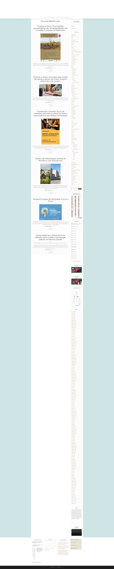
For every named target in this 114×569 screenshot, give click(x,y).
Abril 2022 (73, 387)
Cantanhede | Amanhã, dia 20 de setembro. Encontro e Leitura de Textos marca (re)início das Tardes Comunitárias (50, 113)
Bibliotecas (74, 70)
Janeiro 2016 (73, 497)
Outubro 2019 (73, 431)
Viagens (72, 183)
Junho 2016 (73, 490)
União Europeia (73, 181)
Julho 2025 (73, 330)
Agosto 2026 (73, 311)
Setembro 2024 (73, 345)
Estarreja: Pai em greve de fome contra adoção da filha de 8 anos (37, 542)
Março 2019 (73, 441)
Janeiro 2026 (73, 321)
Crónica (72, 66)
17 (36, 546)
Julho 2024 (73, 348)
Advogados (74, 117)
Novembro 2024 (74, 342)
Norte (74, 159)
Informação (73, 110)
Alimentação (73, 40)
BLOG (62, 17)
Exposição (73, 73)
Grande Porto (75, 146)
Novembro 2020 (74, 412)
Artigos (72, 47)
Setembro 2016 (73, 485)
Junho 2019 (73, 437)
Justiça (72, 116)
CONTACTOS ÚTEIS (74, 545)
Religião (72, 168)
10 (55, 543)
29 (52, 548)
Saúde (72, 174)
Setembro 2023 (73, 362)
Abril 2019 (73, 440)
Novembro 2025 (73, 324)
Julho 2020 (73, 418)
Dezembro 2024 (73, 340)
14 (50, 545)
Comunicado (73, 60)
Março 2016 (73, 494)
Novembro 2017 (73, 465)
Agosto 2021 (73, 399)
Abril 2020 (73, 422)
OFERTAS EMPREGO (74, 548)
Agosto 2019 (73, 434)
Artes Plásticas (74, 69)
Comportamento (74, 59)
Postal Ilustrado (73, 162)
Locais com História (50, 32)
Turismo (72, 180)
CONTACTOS (58, 17)
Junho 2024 (73, 349)
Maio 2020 (73, 421)
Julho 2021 (73, 400)
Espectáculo (74, 72)
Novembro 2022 (73, 377)
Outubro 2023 (73, 361)
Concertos (74, 80)
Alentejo (50, 203)
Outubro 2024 (73, 343)
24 (36, 543)
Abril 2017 (72, 475)
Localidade (50, 83)
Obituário (72, 135)
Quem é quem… (73, 167)
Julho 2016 (73, 488)
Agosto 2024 (73, 346)
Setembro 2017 (73, 468)
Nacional (72, 130)
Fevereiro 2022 (73, 390)
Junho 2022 (73, 384)
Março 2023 (73, 371)
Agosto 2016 (73, 487)
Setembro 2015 (73, 503)
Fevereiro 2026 (73, 320)
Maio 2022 (73, 386)
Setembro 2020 (73, 415)
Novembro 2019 (73, 430)
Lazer (72, 120)
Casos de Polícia (74, 50)
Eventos (72, 104)
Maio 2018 (73, 456)
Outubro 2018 (73, 449)
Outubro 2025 (73, 326)
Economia (73, 89)
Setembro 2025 (73, 327)
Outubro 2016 (73, 484)
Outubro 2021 (73, 396)
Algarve (74, 155)
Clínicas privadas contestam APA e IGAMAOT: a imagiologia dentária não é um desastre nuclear (40, 550)
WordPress (56, 567)
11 (45, 545)
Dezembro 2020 (73, 411)
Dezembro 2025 (73, 323)
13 (48, 545)
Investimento (73, 114)
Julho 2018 (73, 453)
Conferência (73, 62)
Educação (73, 92)
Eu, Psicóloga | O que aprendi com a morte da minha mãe (37, 545)
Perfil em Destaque (74, 139)
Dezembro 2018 (73, 446)
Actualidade (73, 34)
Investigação (73, 113)
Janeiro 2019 (73, 444)
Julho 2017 (73, 471)
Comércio (73, 57)
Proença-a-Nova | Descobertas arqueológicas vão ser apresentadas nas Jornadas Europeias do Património (50, 28)
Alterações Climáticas (74, 41)
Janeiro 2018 (73, 462)
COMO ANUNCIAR (73, 542)
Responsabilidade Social (75, 170)
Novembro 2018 (73, 447)
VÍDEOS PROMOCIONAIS (76, 261)
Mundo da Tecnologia (74, 129)
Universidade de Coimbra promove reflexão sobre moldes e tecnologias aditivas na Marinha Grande (50, 237)
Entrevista (73, 101)
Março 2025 (73, 336)
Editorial (72, 91)
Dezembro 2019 (73, 428)
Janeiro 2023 (73, 374)
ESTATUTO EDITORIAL (51, 17)
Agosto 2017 (73, 469)
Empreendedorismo (74, 98)
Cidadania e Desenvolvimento (76, 51)
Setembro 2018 (73, 450)
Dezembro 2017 (73, 463)
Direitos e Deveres (74, 88)
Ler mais (50, 70)
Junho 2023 (73, 367)
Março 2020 (73, 424)
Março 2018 (73, 459)
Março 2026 (73, 318)
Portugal (72, 142)
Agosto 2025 (73, 329)
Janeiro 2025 (73, 339)
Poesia (73, 83)
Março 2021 (73, 406)
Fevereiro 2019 (73, 443)
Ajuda (72, 37)
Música (73, 79)
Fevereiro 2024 (73, 355)
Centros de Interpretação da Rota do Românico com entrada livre (50, 160)
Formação (50, 117)
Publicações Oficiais (74, 164)
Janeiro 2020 (73, 427)
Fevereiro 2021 (73, 408)
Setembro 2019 (73, 433)
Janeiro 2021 (73, 409)
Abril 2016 (73, 493)
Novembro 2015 (73, 500)
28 (50, 548)
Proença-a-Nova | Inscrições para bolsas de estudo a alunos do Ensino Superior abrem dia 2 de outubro (50, 79)
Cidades (73, 143)
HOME (45, 17)
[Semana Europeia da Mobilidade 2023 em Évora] (50, 212)
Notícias (72, 133)
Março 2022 (73, 389)
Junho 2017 (73, 472)
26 (47, 548)
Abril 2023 (73, 370)
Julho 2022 (73, 383)
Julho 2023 (73, 365)
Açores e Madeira (75, 152)
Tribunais (73, 118)
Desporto (72, 85)
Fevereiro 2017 (73, 478)
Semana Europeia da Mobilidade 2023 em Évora (50, 200)
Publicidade (73, 165)
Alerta (72, 38)
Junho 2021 (73, 402)
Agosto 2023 (73, 364)
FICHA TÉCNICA (67, 17)
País (72, 127)
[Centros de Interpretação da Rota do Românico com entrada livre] (50, 173)
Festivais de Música (76, 82)
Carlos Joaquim (48, 102)
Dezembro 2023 (73, 358)
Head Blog (62, 567)
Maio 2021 (73, 403)
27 (48, 548)
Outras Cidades (75, 149)
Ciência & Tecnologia (74, 54)
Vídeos (72, 184)
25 (45, 548)
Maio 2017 (73, 474)
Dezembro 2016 (73, 481)
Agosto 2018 (73, 452)
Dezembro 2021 (73, 393)
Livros (73, 76)
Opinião (72, 136)
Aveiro (74, 156)
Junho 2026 (73, 314)
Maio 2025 (73, 333)
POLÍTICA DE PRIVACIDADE (75, 539)
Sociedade (73, 177)
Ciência (72, 53)
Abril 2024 (73, 352)
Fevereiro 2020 (73, 425)
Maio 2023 (73, 368)
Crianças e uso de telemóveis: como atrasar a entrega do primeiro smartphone (63, 543)
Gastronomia (73, 107)
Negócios (73, 132)
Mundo (72, 126)
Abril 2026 (73, 317)
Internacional (73, 111)
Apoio (72, 44)
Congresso (73, 63)
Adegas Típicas (73, 35)
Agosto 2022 (73, 381)
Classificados (73, 56)
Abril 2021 (72, 405)
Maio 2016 (73, 491)
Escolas (73, 95)
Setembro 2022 (73, 380)
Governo (72, 108)
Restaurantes (73, 171)
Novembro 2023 (73, 359)
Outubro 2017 (73, 466)
